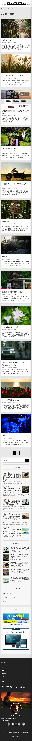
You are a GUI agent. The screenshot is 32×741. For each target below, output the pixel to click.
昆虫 (24, 688)
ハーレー (15, 687)
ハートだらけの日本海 (10, 400)
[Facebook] (19, 724)
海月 (4, 436)
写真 (15, 42)
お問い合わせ (7, 593)
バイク (15, 188)
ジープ (5, 687)
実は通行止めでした (9, 148)
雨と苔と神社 (7, 40)
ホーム (3, 9)
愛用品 (5, 601)
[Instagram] (16, 724)
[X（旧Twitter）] (12, 724)
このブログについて (9, 597)
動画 (14, 367)
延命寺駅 (5, 221)
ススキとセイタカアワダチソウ (13, 75)
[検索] (27, 460)
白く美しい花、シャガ (10, 327)
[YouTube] (23, 724)
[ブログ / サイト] (8, 724)
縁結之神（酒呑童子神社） (12, 292)
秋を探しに (6, 257)
